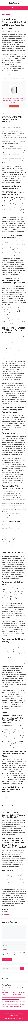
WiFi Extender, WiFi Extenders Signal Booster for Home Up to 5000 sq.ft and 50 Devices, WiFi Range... (14, 100)
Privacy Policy (20, 1013)
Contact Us (12, 1013)
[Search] (22, 968)
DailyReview (14, 3)
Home (3, 14)
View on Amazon (14, 106)
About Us (7, 1013)
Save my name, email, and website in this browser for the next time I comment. (14, 954)
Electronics (8, 14)
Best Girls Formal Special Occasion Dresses (13, 1001)
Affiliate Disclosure (14, 1015)
